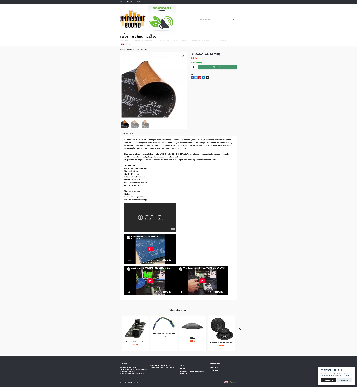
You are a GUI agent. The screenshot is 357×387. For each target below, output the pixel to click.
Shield (192, 340)
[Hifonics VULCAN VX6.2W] (221, 330)
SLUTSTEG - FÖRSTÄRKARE (200, 42)
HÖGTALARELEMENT (219, 42)
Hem (121, 51)
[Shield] (192, 327)
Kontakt (182, 367)
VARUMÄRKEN (124, 42)
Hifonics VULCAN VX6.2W (221, 344)
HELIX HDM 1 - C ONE (135, 343)
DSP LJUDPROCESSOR (180, 42)
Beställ (218, 68)
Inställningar (344, 380)
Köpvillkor (183, 370)
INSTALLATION (164, 42)
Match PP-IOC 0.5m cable (164, 335)
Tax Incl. (130, 2)
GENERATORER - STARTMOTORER (144, 42)
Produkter (129, 51)
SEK (138, 2)
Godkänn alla (329, 380)
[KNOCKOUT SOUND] (139, 20)
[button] (239, 331)
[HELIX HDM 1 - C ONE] (135, 329)
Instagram (214, 371)
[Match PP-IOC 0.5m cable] (164, 325)
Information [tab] (128, 135)
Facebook (214, 369)
